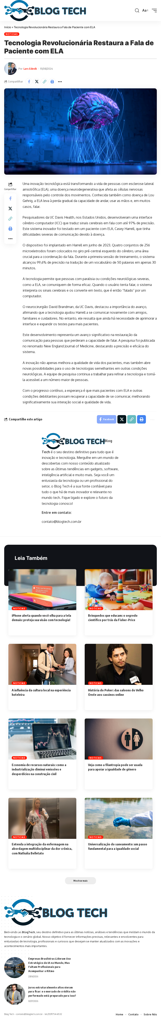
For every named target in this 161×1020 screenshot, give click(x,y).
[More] (60, 81)
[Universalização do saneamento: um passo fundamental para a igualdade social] (119, 818)
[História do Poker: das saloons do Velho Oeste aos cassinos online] (119, 664)
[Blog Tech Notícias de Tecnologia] (45, 10)
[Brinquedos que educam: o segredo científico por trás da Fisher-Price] (119, 589)
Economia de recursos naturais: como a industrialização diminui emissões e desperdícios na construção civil (39, 769)
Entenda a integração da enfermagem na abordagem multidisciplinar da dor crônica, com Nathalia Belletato (42, 848)
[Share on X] (36, 81)
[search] (137, 10)
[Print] (52, 81)
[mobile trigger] (153, 10)
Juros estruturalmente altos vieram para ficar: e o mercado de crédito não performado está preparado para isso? (52, 991)
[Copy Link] (44, 81)
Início (7, 27)
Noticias (12, 34)
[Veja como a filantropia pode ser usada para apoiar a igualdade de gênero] (119, 739)
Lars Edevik (30, 68)
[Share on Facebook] (28, 81)
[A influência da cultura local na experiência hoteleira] (42, 664)
